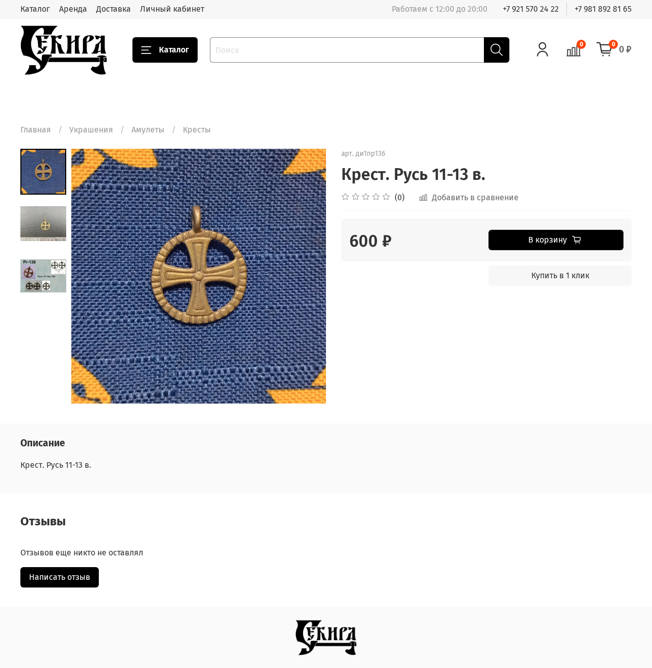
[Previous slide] (91, 276)
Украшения (91, 130)
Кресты (197, 130)
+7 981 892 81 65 (603, 9)
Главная (35, 130)
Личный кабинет (172, 9)
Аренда (73, 9)
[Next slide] (305, 276)
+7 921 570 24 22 (531, 9)
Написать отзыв (59, 577)
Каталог (35, 9)
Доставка (113, 9)
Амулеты (148, 130)
